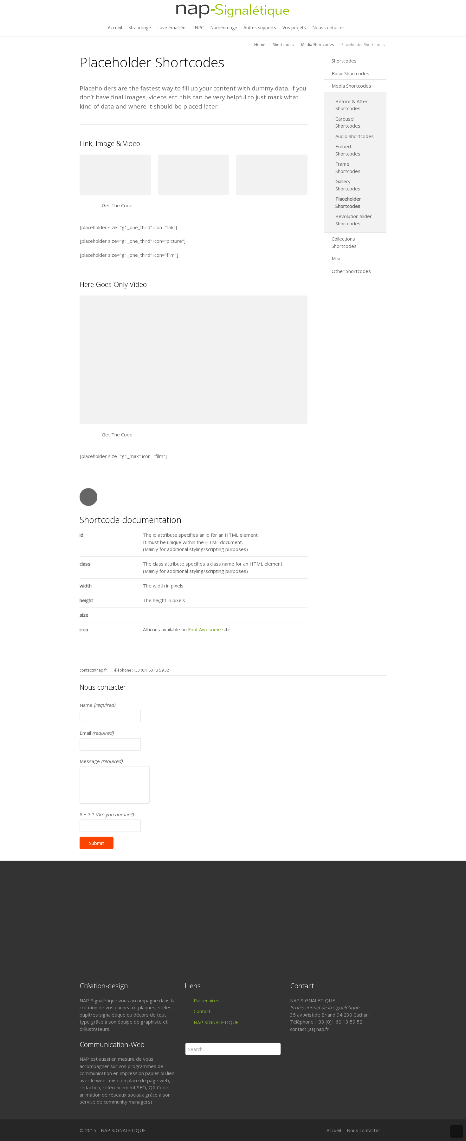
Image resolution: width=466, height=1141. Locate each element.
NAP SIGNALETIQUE (216, 1022)
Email (96, 733)
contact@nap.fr (93, 670)
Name (97, 705)
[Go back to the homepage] (233, 10)
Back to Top (456, 1131)
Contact (202, 1011)
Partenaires (206, 1000)
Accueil (334, 1130)
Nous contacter (363, 1130)
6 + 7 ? (106, 814)
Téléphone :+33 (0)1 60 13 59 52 (140, 670)
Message (101, 761)
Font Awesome (204, 629)
